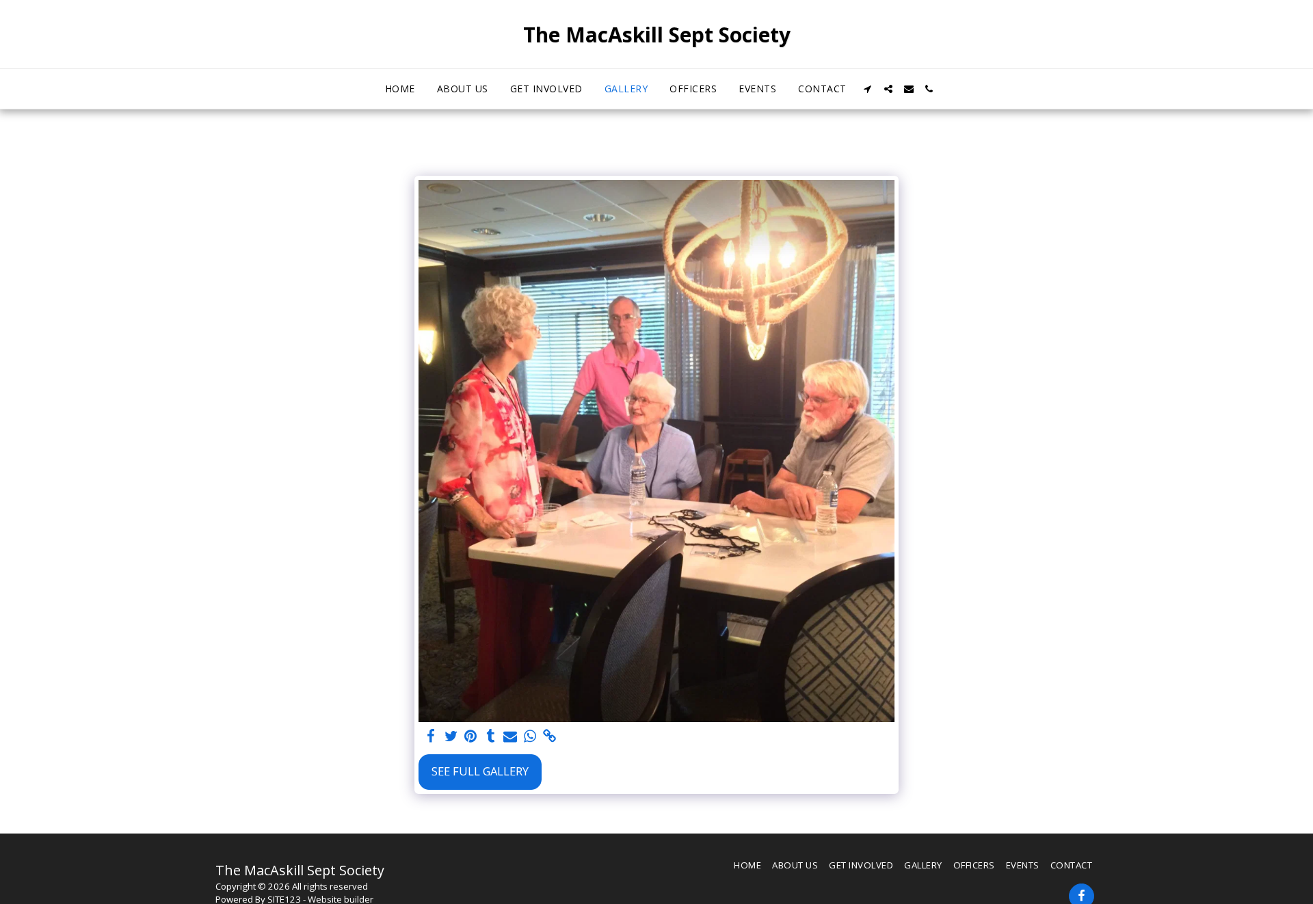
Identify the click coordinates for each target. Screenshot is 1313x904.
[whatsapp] (530, 736)
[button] (867, 89)
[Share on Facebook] (431, 736)
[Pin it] (471, 736)
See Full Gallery (480, 771)
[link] (549, 736)
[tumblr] (490, 736)
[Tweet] (451, 736)
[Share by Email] (510, 736)
